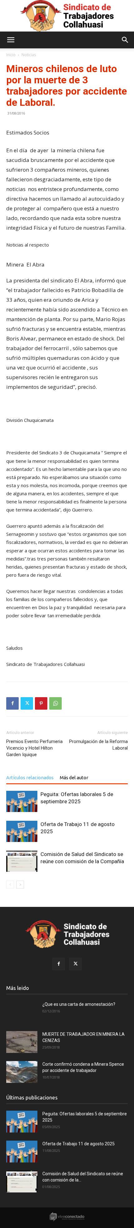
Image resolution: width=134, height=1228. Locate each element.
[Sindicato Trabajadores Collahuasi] (67, 16)
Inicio (11, 54)
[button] (11, 40)
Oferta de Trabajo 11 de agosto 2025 (78, 1143)
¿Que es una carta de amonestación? (78, 1004)
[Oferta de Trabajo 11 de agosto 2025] (21, 831)
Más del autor (74, 777)
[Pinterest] (41, 703)
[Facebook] (12, 703)
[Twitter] (27, 703)
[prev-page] (10, 884)
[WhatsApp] (55, 703)
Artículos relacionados (30, 777)
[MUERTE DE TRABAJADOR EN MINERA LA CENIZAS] (21, 1042)
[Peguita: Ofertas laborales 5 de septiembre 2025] (21, 801)
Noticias (29, 54)
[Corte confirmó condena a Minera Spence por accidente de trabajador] (21, 1072)
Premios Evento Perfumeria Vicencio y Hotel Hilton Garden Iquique (34, 748)
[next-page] (20, 884)
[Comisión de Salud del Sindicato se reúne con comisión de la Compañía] (21, 861)
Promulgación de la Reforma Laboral (98, 745)
